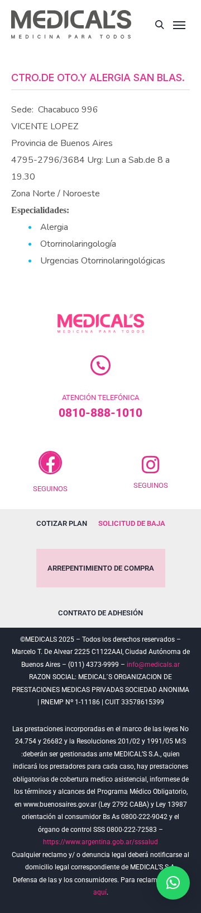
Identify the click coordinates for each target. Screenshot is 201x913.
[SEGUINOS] (50, 462)
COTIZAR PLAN (61, 523)
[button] (173, 883)
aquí (100, 892)
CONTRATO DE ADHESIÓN (100, 613)
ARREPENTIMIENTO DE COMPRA (100, 568)
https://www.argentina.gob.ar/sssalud (100, 842)
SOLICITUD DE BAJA (131, 523)
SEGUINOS (50, 488)
